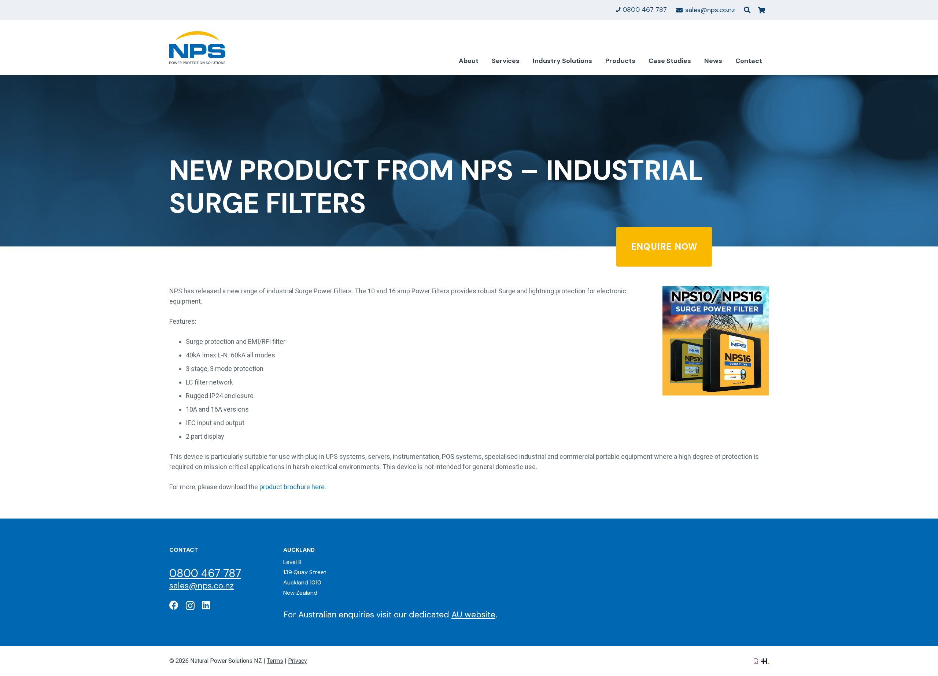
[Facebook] (173, 605)
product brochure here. (292, 487)
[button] (747, 10)
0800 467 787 (205, 573)
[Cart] (761, 10)
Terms (275, 660)
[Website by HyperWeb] (765, 660)
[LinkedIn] (206, 605)
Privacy (297, 660)
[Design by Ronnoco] (756, 660)
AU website (473, 614)
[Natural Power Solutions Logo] (197, 47)
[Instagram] (190, 606)
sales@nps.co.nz (201, 585)
